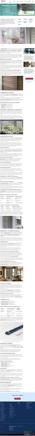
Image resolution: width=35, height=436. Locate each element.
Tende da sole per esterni (12, 411)
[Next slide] (3, 45)
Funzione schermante (19, 19)
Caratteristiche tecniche (20, 21)
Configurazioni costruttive (25, 19)
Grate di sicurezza (11, 413)
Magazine (25, 2)
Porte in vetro (2, 411)
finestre (12, 156)
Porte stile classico (3, 413)
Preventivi (29, 2)
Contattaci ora (17, 398)
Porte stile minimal (3, 414)
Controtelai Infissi (11, 406)
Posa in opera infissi (11, 407)
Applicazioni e (25, 22)
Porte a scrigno (2, 412)
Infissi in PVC (10, 405)
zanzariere (2, 259)
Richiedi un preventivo (29, 78)
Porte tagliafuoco (3, 407)
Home (1, 17)
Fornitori (27, 405)
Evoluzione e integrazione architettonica (31, 19)
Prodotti (14, 2)
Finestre (10, 403)
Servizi (18, 2)
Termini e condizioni (29, 407)
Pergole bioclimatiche (11, 410)
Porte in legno (2, 410)
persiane (20, 249)
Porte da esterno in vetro (3, 408)
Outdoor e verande (11, 408)
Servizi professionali (20, 24)
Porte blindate (2, 406)
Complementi (11, 412)
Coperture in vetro (11, 409)
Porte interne (2, 409)
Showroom (21, 2)
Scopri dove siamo (29, 82)
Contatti (33, 2)
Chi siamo (10, 2)
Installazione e (31, 21)
